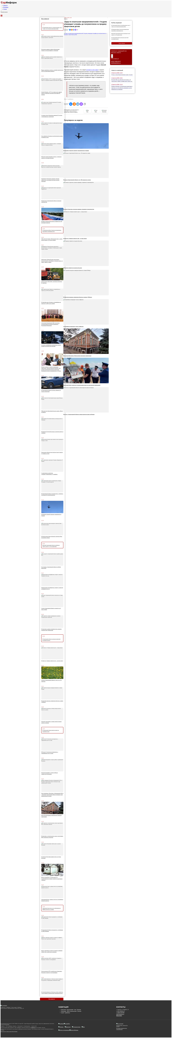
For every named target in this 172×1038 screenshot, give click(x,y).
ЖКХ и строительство (71, 1011)
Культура (79, 1011)
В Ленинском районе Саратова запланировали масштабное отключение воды (120, 30)
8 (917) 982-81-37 (115, 58)
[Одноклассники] (72, 30)
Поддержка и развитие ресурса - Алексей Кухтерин (121, 1029)
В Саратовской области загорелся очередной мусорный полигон (119, 38)
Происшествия (70, 1009)
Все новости (45, 18)
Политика (79, 1009)
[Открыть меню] (1, 16)
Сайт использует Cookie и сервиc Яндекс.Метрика (9, 1031)
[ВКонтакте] (70, 30)
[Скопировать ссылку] (77, 30)
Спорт (62, 1012)
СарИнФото (67, 1012)
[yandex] (63, 1030)
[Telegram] (74, 30)
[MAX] (75, 30)
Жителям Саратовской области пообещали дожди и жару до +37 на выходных (120, 34)
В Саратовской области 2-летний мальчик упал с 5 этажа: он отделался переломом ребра (120, 26)
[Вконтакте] (68, 1027)
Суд (75, 1009)
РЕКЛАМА (119, 1015)
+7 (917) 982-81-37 (120, 1011)
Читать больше (122, 43)
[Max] (112, 55)
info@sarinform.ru (116, 63)
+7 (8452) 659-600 (120, 1012)
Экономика (63, 1011)
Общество (65, 18)
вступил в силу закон (92, 70)
